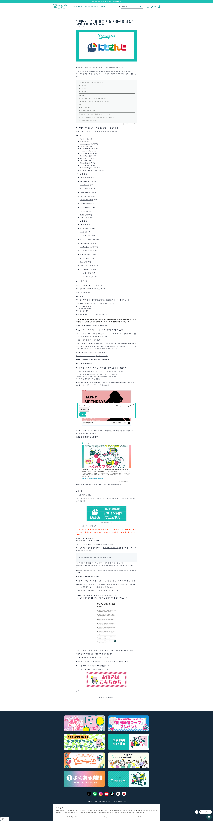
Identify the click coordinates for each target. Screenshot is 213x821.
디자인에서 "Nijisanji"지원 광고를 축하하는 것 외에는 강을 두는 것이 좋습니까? (102, 661)
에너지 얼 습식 (84, 156)
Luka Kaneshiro (85, 243)
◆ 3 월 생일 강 (83, 88)
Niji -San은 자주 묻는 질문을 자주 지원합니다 (103, 590)
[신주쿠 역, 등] (141, 7)
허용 (105, 817)
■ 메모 (80, 104)
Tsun (135, 124)
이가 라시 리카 (84, 250)
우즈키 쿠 (83, 139)
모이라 (82, 146)
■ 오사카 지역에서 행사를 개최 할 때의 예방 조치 (92, 98)
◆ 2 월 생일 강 (83, 85)
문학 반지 (83, 196)
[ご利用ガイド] (148, 7)
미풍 (81, 211)
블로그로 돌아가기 (107, 697)
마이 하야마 (83, 207)
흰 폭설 (82, 141)
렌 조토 (82, 215)
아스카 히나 (83, 177)
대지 (95, 314)
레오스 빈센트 (84, 188)
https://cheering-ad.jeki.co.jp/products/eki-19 (91, 352)
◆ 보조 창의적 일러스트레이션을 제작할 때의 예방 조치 (95, 114)
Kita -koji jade (84, 247)
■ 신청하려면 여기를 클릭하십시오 (88, 120)
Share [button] (80, 691)
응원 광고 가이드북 (90, 6)
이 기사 (87, 340)
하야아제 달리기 (85, 200)
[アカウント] (155, 7)
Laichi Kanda (84, 181)
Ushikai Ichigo (85, 254)
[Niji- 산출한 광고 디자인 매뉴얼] (106, 507)
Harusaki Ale (84, 228)
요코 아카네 (83, 235)
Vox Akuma (83, 269)
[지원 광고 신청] (106, 673)
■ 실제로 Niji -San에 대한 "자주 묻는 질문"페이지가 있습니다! (96, 117)
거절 (139, 817)
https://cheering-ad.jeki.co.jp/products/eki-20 (91, 356)
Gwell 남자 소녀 (85, 265)
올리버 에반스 (84, 158)
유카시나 (82, 258)
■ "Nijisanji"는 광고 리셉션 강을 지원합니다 (91, 82)
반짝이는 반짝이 (85, 276)
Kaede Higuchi (85, 144)
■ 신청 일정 (81, 95)
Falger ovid (84, 217)
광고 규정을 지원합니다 (110, 548)
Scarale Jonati (85, 151)
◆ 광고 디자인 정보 (85, 107)
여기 (104, 289)
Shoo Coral (84, 185)
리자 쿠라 (83, 224)
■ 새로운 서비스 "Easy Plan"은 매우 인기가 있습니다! (93, 101)
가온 (81, 160)
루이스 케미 (83, 163)
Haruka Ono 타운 (85, 239)
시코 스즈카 (83, 165)
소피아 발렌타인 (85, 148)
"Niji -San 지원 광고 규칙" (98, 498)
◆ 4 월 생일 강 (83, 92)
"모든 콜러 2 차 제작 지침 (119, 498)
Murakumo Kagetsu (86, 168)
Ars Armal (83, 203)
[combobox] (131, 6)
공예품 (103, 6)
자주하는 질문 (80, 590)
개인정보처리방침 (138, 812)
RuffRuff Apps (128, 124)
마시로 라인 (83, 273)
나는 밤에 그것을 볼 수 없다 (89, 170)
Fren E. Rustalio (85, 192)
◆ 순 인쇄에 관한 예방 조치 (87, 111)
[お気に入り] (152, 7)
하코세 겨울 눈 (84, 153)
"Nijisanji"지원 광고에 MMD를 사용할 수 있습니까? (93, 657)
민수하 (82, 232)
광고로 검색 (76, 6)
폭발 (81, 262)
